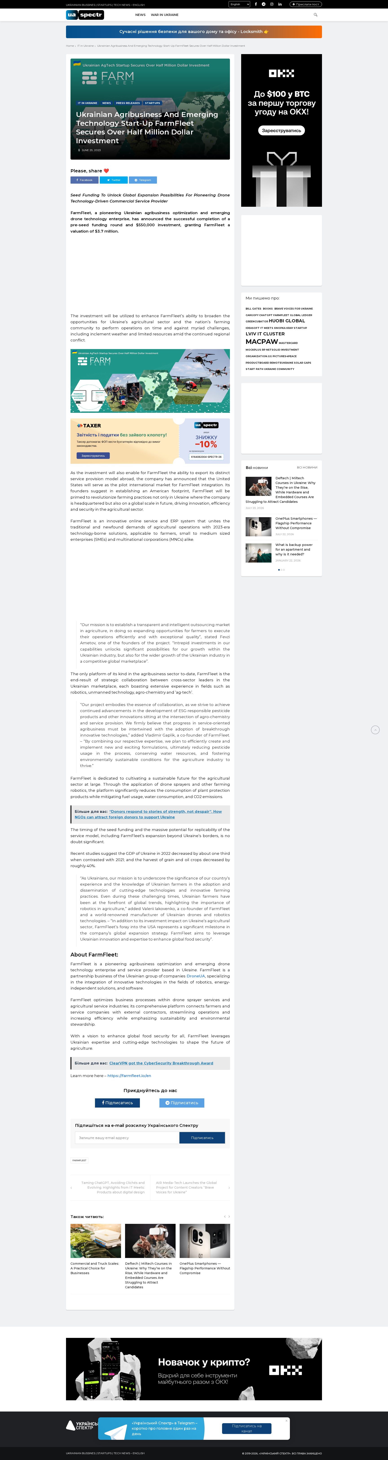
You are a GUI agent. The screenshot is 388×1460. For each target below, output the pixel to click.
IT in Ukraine (85, 45)
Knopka (280, 328)
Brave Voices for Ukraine (293, 309)
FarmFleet (79, 1160)
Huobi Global (287, 321)
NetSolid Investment (282, 350)
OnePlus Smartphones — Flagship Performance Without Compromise (205, 1268)
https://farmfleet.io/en (128, 1075)
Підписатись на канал (247, 1428)
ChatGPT (266, 315)
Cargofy (252, 315)
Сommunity (285, 369)
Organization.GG (259, 356)
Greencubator (257, 322)
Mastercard (288, 343)
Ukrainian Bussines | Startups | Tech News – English (105, 5)
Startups (152, 103)
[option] (95, 1252)
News (140, 15)
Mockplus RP (255, 350)
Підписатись (118, 1102)
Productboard (257, 363)
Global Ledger (301, 315)
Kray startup (296, 328)
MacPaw (262, 341)
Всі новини (307, 467)
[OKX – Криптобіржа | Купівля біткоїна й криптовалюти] (281, 205)
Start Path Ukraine (261, 369)
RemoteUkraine (281, 363)
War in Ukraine (165, 15)
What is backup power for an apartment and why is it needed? (294, 549)
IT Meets (266, 328)
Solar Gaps (302, 363)
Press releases (128, 103)
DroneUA (196, 976)
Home (70, 45)
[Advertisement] (150, 271)
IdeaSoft (253, 328)
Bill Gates (253, 309)
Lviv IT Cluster (265, 334)
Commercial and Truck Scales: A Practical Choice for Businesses (95, 1268)
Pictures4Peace (285, 356)
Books (268, 309)
